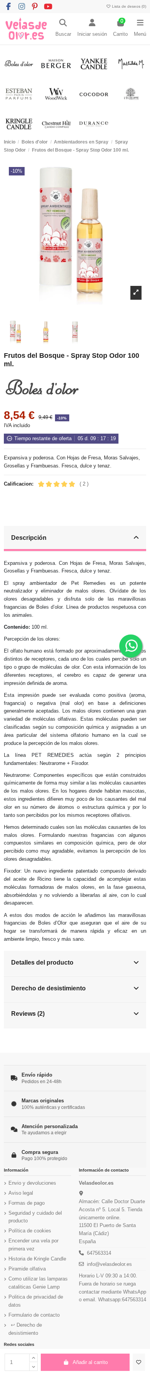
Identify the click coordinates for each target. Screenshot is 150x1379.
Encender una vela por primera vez (33, 1245)
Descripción (29, 537)
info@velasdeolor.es (109, 1264)
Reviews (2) (28, 1013)
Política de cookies (29, 1231)
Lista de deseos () (128, 6)
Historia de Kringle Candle (37, 1259)
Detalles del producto (42, 962)
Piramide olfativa (27, 1269)
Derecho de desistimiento (48, 988)
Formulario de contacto (34, 1315)
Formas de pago (26, 1203)
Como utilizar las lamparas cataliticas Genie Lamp (38, 1283)
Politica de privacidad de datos (35, 1301)
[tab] (75, 539)
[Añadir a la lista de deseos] (139, 1362)
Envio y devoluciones (32, 1183)
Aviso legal (20, 1193)
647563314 (99, 1253)
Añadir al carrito (90, 1362)
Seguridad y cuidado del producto (35, 1217)
